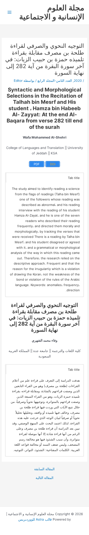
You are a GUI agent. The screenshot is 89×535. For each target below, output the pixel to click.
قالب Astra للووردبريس (35, 519)
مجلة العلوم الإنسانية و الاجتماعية (51, 12)
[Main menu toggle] (9, 12)
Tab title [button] (74, 178)
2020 (78, 81)
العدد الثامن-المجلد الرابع (54, 81)
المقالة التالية (44, 478)
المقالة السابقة (44, 469)
